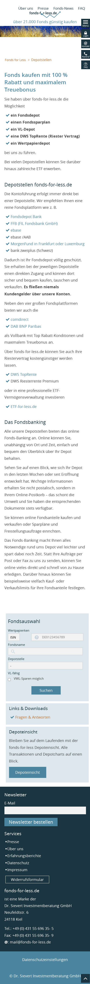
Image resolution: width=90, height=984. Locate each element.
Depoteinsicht (27, 772)
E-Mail (9, 803)
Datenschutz (18, 862)
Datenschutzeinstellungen (45, 959)
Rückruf (85, 56)
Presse (43, 8)
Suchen (46, 690)
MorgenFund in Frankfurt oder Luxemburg (48, 243)
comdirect (19, 319)
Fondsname (16, 644)
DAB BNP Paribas (26, 326)
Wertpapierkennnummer (18, 630)
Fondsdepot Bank (26, 216)
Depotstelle (16, 659)
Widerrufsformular (27, 879)
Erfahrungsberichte (24, 855)
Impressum (17, 869)
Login (85, 35)
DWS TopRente (24, 374)
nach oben (85, 978)
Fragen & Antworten (32, 717)
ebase (16, 230)
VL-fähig (14, 673)
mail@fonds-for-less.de (30, 941)
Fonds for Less (15, 60)
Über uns (25, 8)
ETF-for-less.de (24, 406)
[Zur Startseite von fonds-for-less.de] (45, 16)
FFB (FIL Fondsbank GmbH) (34, 223)
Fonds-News (63, 8)
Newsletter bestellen (31, 822)
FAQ (81, 8)
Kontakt (86, 46)
